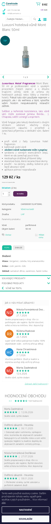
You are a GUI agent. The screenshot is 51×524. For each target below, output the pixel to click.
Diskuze (18, 247)
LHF (23, 214)
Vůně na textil (27, 209)
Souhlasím (25, 518)
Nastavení (25, 509)
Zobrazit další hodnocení (36, 383)
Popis (6, 247)
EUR (45, 10)
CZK (42, 10)
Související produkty (13, 278)
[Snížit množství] (9, 195)
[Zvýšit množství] (9, 192)
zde (4, 502)
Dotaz (8, 235)
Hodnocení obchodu (25, 395)
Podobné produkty (13, 283)
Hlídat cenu (41, 236)
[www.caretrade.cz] (13, 3)
